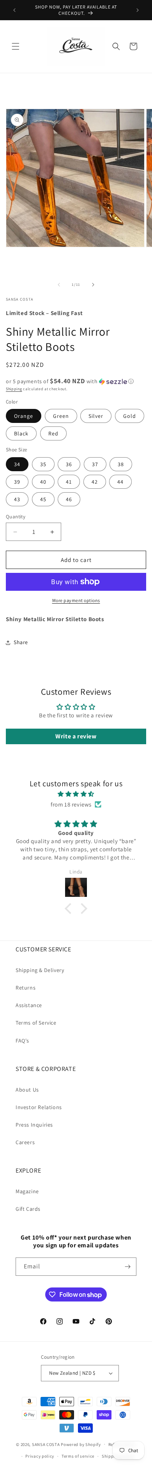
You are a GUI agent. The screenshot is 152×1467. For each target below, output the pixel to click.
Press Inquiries (34, 1124)
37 (95, 464)
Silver (95, 415)
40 (43, 481)
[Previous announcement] (14, 10)
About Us (27, 1089)
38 (121, 464)
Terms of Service (36, 1022)
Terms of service (78, 1456)
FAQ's (22, 1040)
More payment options (76, 600)
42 (95, 481)
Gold (129, 415)
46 (69, 499)
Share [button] (21, 642)
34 (17, 464)
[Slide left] (58, 284)
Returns (25, 987)
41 (69, 481)
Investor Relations (39, 1107)
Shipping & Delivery (40, 970)
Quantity (15, 516)
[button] (15, 46)
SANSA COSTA (46, 1444)
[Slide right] (93, 284)
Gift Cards (28, 1208)
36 (69, 464)
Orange (23, 415)
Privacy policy (39, 1456)
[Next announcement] (137, 10)
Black (21, 433)
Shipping (14, 388)
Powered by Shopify (81, 1444)
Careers (25, 1142)
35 (43, 464)
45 (43, 499)
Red (53, 433)
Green (61, 415)
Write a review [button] (75, 736)
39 (17, 481)
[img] (76, 794)
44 (120, 481)
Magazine (27, 1191)
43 (17, 499)
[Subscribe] (127, 1266)
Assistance (29, 1005)
